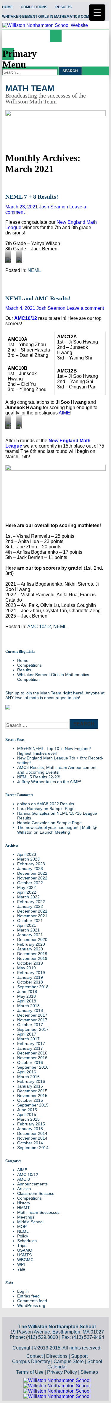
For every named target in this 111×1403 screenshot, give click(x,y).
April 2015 (26, 1114)
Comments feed (32, 1300)
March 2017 (28, 1038)
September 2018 (33, 986)
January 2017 (30, 1048)
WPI (21, 1264)
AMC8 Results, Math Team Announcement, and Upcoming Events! (57, 770)
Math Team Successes (38, 1212)
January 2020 (30, 949)
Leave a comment (85, 308)
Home (22, 660)
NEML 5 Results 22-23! (38, 777)
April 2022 (26, 892)
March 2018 (28, 1005)
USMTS (24, 1255)
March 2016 (28, 1076)
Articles (24, 1188)
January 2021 (30, 934)
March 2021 (28, 930)
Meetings (25, 1217)
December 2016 (32, 1053)
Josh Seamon (53, 206)
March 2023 (28, 859)
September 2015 (33, 1105)
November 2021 (32, 915)
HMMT (23, 1207)
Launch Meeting (55, 832)
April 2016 (26, 1072)
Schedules (27, 1240)
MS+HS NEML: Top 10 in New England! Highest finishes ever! (54, 751)
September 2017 (33, 1029)
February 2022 (31, 901)
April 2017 (26, 1034)
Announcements (32, 1184)
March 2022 (28, 897)
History (23, 1203)
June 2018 (27, 991)
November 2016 (32, 1057)
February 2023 (31, 863)
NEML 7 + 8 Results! (31, 196)
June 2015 (27, 1109)
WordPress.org (31, 1305)
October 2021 (30, 920)
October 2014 (30, 1142)
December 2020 (32, 939)
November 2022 (32, 878)
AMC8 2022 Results (55, 803)
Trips (21, 1245)
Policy (22, 1236)
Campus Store (69, 1361)
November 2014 (32, 1138)
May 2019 (26, 967)
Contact (34, 1356)
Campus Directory (31, 1361)
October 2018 (30, 982)
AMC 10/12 (39, 626)
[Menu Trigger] (97, 12)
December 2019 (32, 953)
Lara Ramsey (29, 808)
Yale (21, 1269)
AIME (64, 412)
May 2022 (26, 887)
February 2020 (31, 944)
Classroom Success (35, 1193)
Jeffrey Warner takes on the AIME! (49, 781)
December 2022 (32, 873)
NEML (34, 270)
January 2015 (30, 1128)
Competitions (34, 7)
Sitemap (89, 1372)
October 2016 (30, 1062)
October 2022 (30, 882)
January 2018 (30, 1010)
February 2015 (31, 1124)
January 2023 (30, 868)
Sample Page (62, 808)
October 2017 (30, 1024)
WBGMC (25, 1259)
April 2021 (26, 925)
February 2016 (31, 1081)
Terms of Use (30, 1372)
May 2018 (26, 996)
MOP (22, 1226)
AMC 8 (23, 1179)
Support (79, 1356)
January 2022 (30, 906)
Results (63, 7)
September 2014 (33, 1147)
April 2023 (26, 854)
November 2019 (32, 958)
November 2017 (32, 1020)
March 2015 (28, 1119)
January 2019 (30, 977)
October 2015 (30, 1100)
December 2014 (32, 1133)
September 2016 (33, 1067)
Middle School (30, 1221)
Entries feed (28, 1296)
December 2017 (32, 1015)
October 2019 (30, 963)
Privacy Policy (62, 1372)
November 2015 (32, 1095)
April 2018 (26, 1001)
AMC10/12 (25, 318)
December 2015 (32, 1090)
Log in (23, 1291)
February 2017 (31, 1043)
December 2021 (32, 911)
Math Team (29, 88)
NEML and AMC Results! (38, 298)
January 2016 (30, 1086)
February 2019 (31, 972)
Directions (56, 1356)
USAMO (24, 1250)
